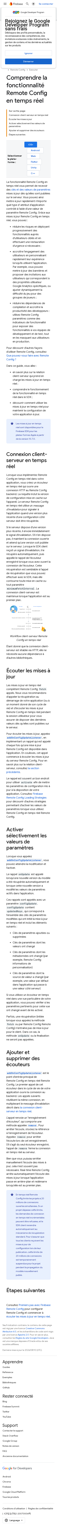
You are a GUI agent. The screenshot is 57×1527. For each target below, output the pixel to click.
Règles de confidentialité (40, 1508)
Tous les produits (11, 1497)
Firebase (7, 1486)
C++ (33, 173)
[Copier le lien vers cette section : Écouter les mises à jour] (18, 677)
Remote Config (17, 69)
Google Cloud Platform (14, 1491)
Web (33, 156)
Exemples (7, 1377)
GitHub (6, 1387)
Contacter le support (13, 1430)
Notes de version (11, 1445)
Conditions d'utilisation (14, 1508)
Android (35, 150)
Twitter (6, 1411)
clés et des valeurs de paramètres (30, 189)
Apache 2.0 (23, 1334)
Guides (6, 1367)
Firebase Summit (11, 1406)
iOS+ (30, 144)
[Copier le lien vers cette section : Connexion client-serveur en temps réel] (18, 467)
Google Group (10, 1440)
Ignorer (29, 53)
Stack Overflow (10, 1435)
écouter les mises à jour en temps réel (28, 1316)
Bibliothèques (9, 1382)
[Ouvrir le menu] (5, 4)
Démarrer (28, 61)
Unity (34, 167)
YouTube (7, 1416)
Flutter (34, 161)
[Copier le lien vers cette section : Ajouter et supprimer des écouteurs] (33, 1065)
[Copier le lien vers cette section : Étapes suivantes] (9, 1297)
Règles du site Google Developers (32, 1338)
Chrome (7, 1481)
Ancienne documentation (15, 1456)
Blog (5, 1401)
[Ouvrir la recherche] (27, 4)
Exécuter (33, 69)
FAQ (5, 1451)
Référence (8, 1372)
